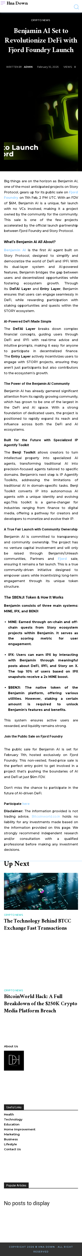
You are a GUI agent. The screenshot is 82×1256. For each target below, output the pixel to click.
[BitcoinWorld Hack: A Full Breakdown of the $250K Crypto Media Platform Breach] (41, 966)
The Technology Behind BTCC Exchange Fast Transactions (37, 925)
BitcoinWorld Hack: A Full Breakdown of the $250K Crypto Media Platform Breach (40, 1004)
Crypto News (40, 20)
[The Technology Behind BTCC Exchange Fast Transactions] (41, 891)
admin (28, 66)
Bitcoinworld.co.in (47, 816)
